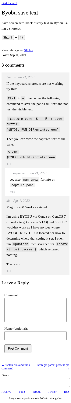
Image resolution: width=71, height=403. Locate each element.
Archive (6, 391)
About (37, 391)
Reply (9, 164)
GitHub (28, 50)
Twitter (52, 391)
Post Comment (18, 348)
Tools (22, 391)
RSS (66, 391)
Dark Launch (9, 3)
